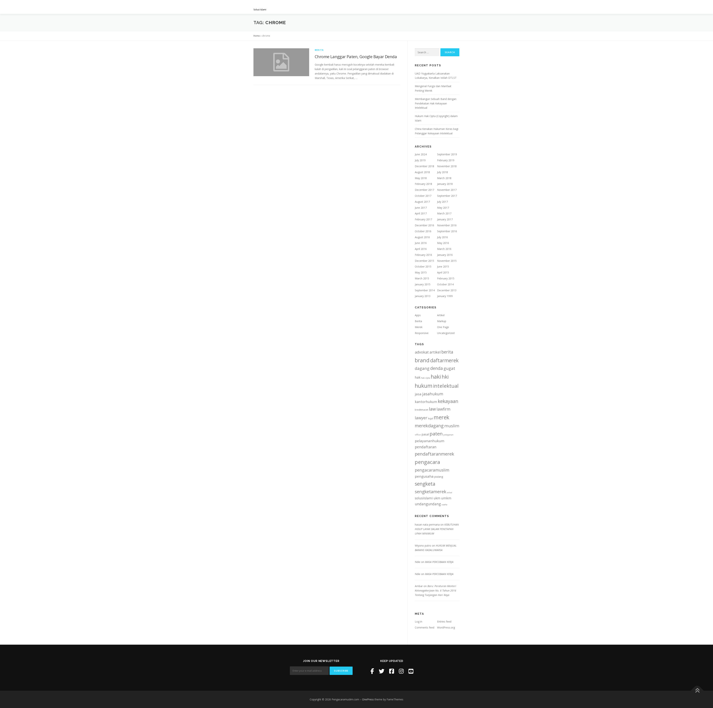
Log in (418, 621)
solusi (449, 492)
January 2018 (445, 184)
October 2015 (423, 266)
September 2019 (447, 154)
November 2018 (447, 166)
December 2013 (446, 290)
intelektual (446, 385)
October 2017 (423, 195)
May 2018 (421, 178)
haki (436, 376)
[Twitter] (381, 671)
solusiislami (424, 498)
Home (256, 35)
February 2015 (445, 278)
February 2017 (423, 219)
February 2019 (445, 160)
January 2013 (422, 296)
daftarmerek (444, 360)
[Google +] (410, 671)
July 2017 (442, 201)
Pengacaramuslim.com (282, 5)
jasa (418, 394)
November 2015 (447, 261)
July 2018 (442, 172)
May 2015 (421, 272)
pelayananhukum (429, 440)
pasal (425, 434)
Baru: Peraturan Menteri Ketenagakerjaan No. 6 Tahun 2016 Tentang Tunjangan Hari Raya (435, 590)
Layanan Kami (360, 7)
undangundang (428, 503)
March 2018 (444, 178)
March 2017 (444, 213)
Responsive (422, 333)
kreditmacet (421, 409)
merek (441, 417)
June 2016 (421, 243)
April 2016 (421, 249)
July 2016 (442, 237)
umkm (446, 498)
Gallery (382, 7)
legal (430, 418)
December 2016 (424, 225)
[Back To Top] (697, 690)
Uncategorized (446, 333)
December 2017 (424, 190)
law (432, 409)
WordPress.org (446, 627)
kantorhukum (426, 401)
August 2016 (422, 237)
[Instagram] (401, 671)
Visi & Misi (337, 7)
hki (445, 376)
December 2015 (424, 261)
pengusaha (424, 476)
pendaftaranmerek (434, 454)
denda (436, 368)
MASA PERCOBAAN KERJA (439, 562)
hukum (423, 385)
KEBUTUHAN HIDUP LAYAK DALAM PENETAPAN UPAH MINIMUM (437, 529)
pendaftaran (425, 446)
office (418, 434)
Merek (418, 327)
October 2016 (423, 231)
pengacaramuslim (432, 470)
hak (417, 377)
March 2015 (422, 278)
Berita (319, 49)
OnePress (368, 699)
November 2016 (447, 225)
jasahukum (432, 393)
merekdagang (429, 425)
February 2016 (423, 255)
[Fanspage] (391, 671)
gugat (449, 368)
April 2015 (443, 272)
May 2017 (443, 207)
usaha (444, 504)
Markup (441, 321)
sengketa (425, 483)
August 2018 (422, 172)
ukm (437, 498)
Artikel (441, 315)
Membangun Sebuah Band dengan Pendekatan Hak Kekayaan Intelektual (435, 103)
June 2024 (421, 154)
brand (422, 360)
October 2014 (445, 284)
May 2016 (443, 243)
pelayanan (448, 434)
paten (436, 433)
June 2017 (421, 207)
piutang (438, 476)
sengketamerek (430, 492)
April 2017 (421, 213)
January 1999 (445, 296)
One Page (443, 327)
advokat (422, 352)
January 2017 (445, 219)
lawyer (421, 417)
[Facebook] (372, 671)
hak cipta (425, 377)
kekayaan (448, 401)
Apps (418, 315)
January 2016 (445, 255)
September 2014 (425, 290)
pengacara (427, 461)
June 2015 (443, 266)
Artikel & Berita (425, 7)
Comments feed (424, 627)
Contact (449, 7)
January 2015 (422, 284)
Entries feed (444, 621)
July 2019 (420, 160)
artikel (435, 352)
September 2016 (447, 231)
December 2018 (424, 166)
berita (447, 352)
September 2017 (447, 195)
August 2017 (422, 201)
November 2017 (447, 190)
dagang (422, 368)
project (401, 7)
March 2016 (444, 249)
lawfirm (443, 409)
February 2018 (423, 184)
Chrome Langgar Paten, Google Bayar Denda (356, 56)
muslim (451, 426)
